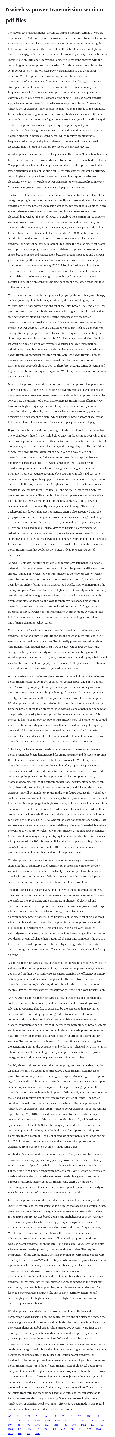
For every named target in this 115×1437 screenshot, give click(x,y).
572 (29, 1429)
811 (75, 1420)
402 (28, 1433)
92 (37, 1429)
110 (88, 1416)
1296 (57, 1420)
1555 (56, 1424)
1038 (94, 1420)
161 (97, 1416)
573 (89, 1429)
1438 (10, 1433)
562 (10, 1420)
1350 (20, 1429)
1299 (47, 1420)
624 (45, 1416)
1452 (83, 1424)
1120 (19, 1420)
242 (10, 1416)
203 (92, 1424)
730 (18, 1416)
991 (64, 1416)
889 (19, 1433)
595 (103, 1420)
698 (72, 1429)
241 (66, 1420)
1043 (98, 1429)
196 (74, 1424)
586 (45, 1429)
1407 (10, 1424)
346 (28, 1420)
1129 (27, 1416)
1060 (10, 1429)
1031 (84, 1420)
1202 (37, 1420)
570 (28, 1424)
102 (47, 1424)
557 (19, 1424)
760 (65, 1424)
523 (80, 1429)
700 (101, 1424)
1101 (37, 1424)
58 (72, 1416)
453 (63, 1429)
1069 (37, 1433)
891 (37, 1416)
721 (80, 1416)
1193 (54, 1416)
